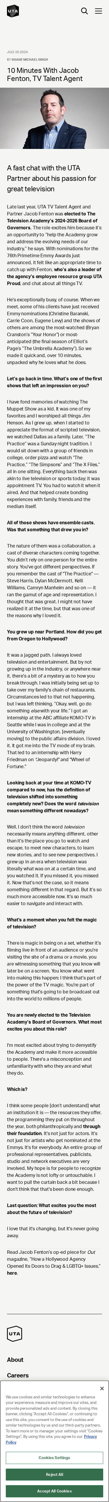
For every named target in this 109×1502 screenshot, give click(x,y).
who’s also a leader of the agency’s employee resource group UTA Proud (54, 276)
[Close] (102, 1388)
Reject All (54, 1474)
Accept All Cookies (54, 1491)
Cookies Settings (54, 1458)
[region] (54, 1441)
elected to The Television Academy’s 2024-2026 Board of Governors (52, 220)
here (12, 1273)
